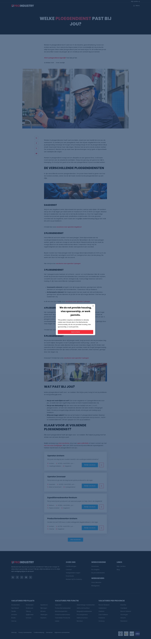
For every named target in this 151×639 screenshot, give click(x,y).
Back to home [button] (75, 332)
